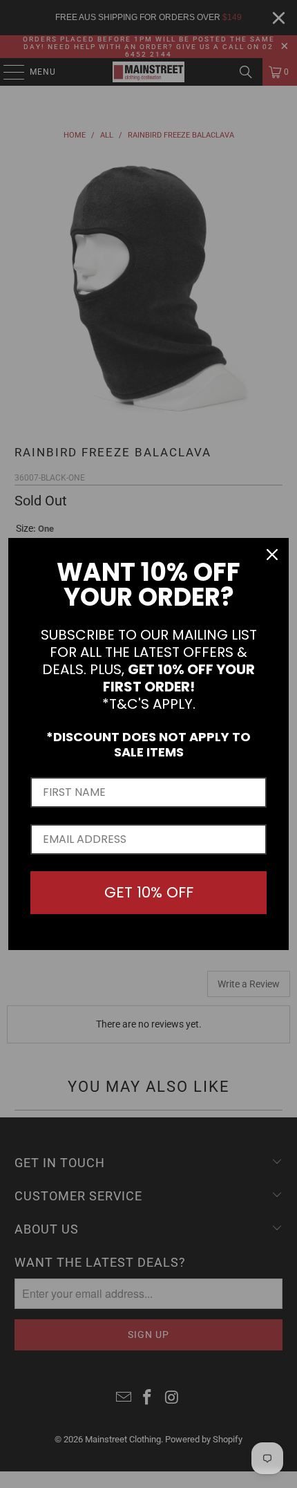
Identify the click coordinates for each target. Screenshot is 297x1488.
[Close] (272, 554)
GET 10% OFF (148, 892)
